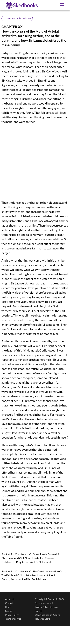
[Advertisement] (35, 162)
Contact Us (10, 603)
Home (8, 607)
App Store (45, 618)
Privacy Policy (12, 614)
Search (8, 610)
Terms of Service (13, 618)
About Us (9, 599)
